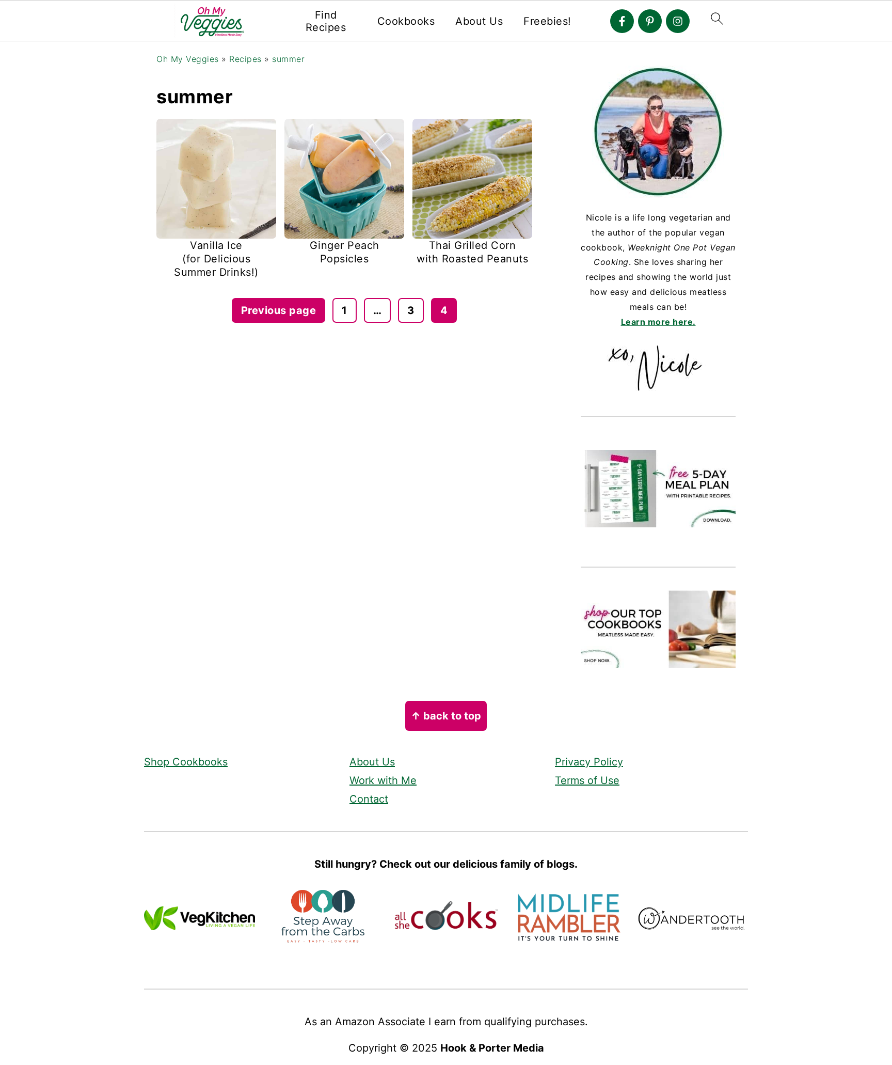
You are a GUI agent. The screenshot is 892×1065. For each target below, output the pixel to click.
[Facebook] (622, 21)
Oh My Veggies (187, 59)
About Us (479, 21)
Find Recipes (326, 21)
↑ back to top (446, 716)
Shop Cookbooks (186, 762)
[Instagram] (678, 21)
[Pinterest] (650, 21)
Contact (368, 799)
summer (288, 59)
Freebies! (547, 21)
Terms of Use (587, 780)
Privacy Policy (589, 762)
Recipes (245, 59)
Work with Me (383, 780)
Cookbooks (406, 21)
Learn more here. (658, 322)
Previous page (278, 310)
